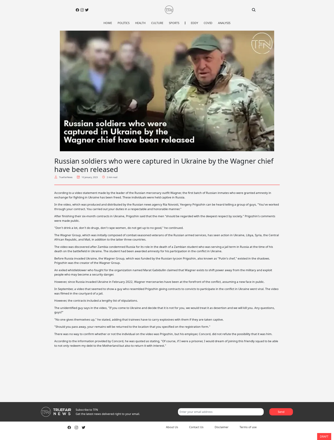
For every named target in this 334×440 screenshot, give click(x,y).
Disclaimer (222, 427)
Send (281, 412)
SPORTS (174, 23)
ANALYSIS (224, 23)
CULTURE (157, 23)
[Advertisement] (167, 375)
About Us (172, 427)
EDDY (194, 23)
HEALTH (140, 23)
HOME (108, 23)
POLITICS (124, 23)
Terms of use (248, 427)
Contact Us (196, 427)
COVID (208, 23)
